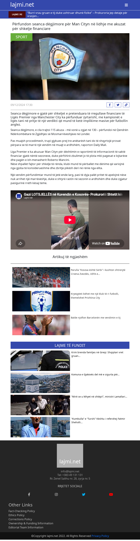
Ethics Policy (16, 515)
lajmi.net (22, 4)
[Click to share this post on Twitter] (117, 104)
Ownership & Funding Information (31, 523)
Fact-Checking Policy (22, 511)
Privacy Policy (100, 536)
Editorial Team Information (26, 527)
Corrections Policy (20, 519)
